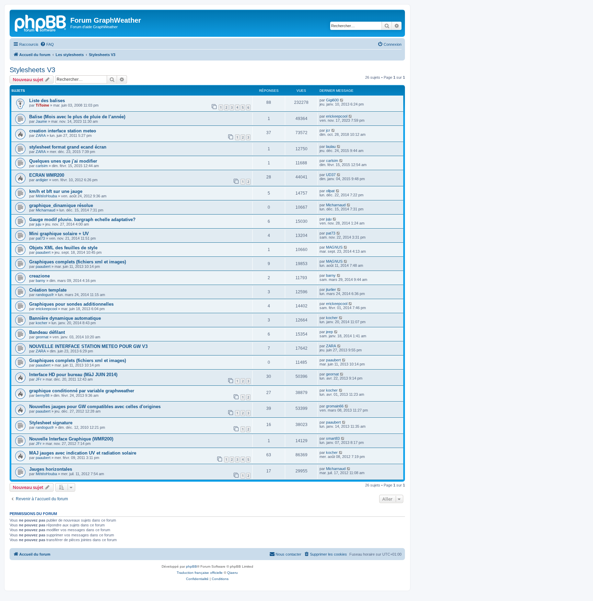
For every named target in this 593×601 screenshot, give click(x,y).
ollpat (330, 191)
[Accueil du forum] (40, 22)
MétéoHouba (46, 196)
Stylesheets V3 (32, 70)
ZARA (41, 135)
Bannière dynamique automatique (65, 318)
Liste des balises (47, 100)
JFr (39, 379)
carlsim (42, 166)
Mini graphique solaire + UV (59, 233)
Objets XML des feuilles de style (63, 247)
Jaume (41, 121)
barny (40, 280)
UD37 (331, 175)
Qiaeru (232, 573)
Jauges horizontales (50, 469)
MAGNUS (334, 247)
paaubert (43, 252)
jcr (328, 130)
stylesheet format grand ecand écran (67, 147)
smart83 (333, 438)
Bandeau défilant (47, 332)
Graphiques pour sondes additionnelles (71, 304)
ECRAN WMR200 (46, 175)
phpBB (191, 566)
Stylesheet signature (50, 422)
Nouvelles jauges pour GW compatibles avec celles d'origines (95, 406)
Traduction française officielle (200, 573)
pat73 (40, 238)
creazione (39, 275)
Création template (48, 290)
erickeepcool (336, 116)
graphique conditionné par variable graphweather (81, 390)
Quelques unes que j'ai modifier (63, 161)
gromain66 (335, 406)
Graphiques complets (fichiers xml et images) (77, 261)
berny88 (42, 395)
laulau (331, 146)
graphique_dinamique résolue (61, 205)
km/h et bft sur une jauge (55, 191)
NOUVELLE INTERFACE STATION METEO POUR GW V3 (88, 346)
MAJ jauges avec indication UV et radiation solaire (82, 453)
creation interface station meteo (62, 130)
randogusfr (45, 295)
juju (38, 224)
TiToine (42, 105)
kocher (41, 323)
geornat (42, 337)
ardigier (42, 180)
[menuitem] (47, 44)
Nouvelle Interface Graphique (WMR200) (71, 438)
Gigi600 (332, 100)
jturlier (331, 289)
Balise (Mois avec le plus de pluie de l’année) (77, 116)
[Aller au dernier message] (342, 100)
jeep (329, 332)
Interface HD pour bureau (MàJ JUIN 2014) (73, 374)
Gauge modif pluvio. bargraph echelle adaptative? (82, 219)
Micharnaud (45, 210)
